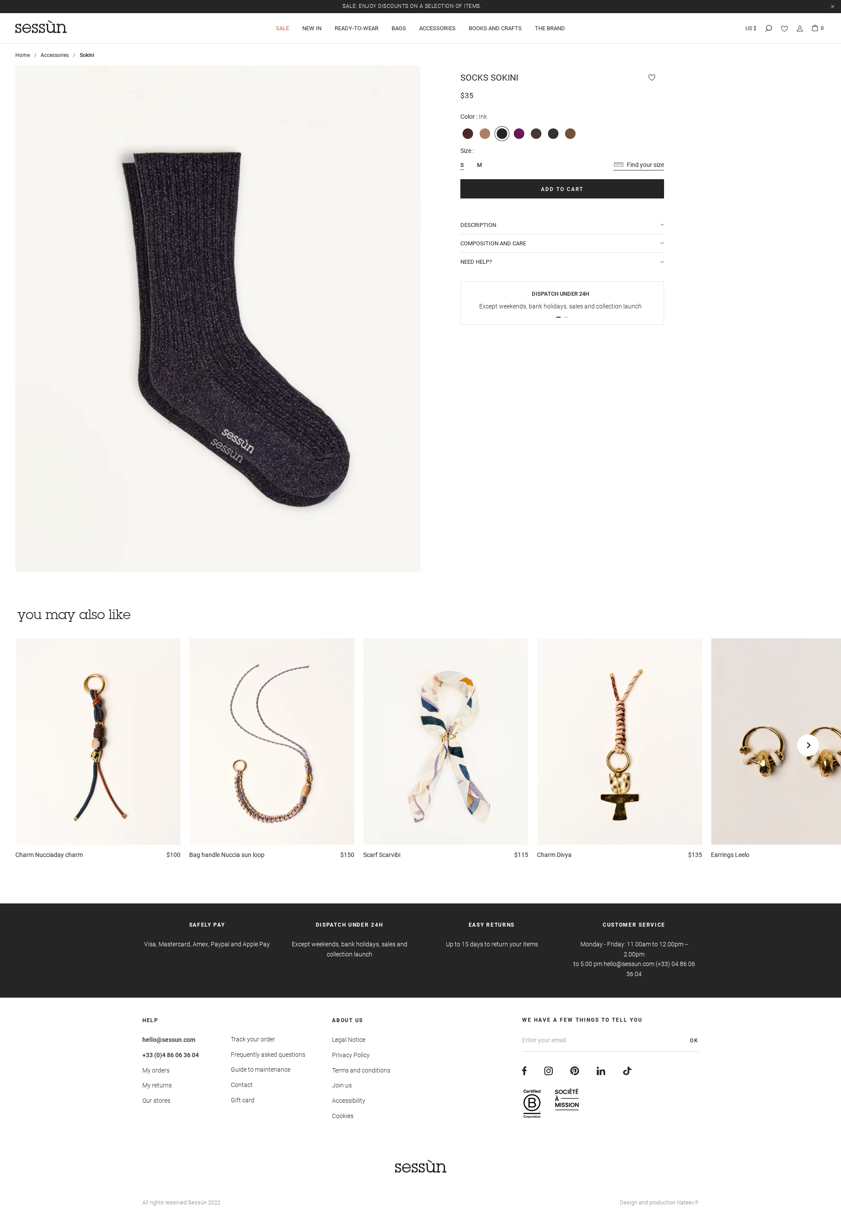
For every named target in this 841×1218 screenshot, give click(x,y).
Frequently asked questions (268, 1054)
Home (22, 55)
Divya (554, 854)
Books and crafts (495, 28)
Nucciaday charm (49, 854)
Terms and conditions (361, 1070)
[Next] (808, 745)
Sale (282, 28)
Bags (399, 28)
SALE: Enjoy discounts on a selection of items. (412, 6)
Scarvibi (381, 854)
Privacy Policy (351, 1055)
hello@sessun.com (168, 1039)
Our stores (156, 1100)
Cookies (342, 1115)
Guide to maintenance (260, 1069)
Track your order (253, 1039)
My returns (157, 1085)
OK (694, 1040)
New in (312, 28)
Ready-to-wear (356, 28)
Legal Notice (348, 1039)
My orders (156, 1070)
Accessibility (348, 1100)
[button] (558, 317)
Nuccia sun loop (227, 854)
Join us (342, 1085)
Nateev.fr (688, 1202)
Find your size (645, 164)
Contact (242, 1084)
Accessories (437, 28)
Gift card (242, 1100)
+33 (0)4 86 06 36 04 (170, 1055)
